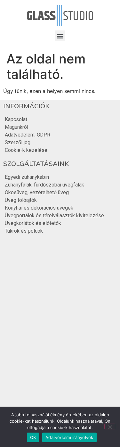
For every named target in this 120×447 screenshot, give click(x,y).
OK (33, 437)
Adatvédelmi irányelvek (69, 437)
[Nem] (109, 426)
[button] (60, 35)
